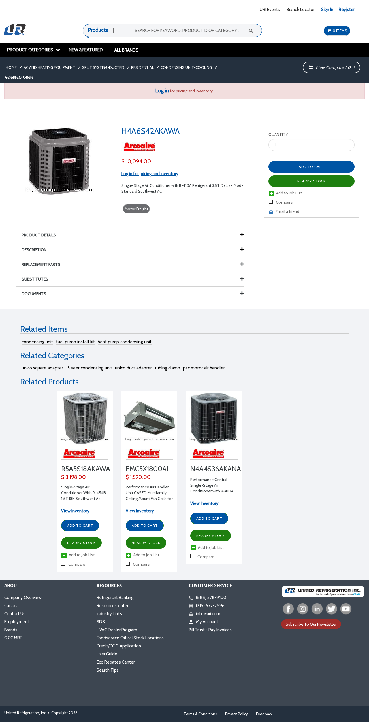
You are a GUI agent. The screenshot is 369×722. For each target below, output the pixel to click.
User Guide (107, 654)
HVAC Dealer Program (117, 629)
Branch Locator (301, 9)
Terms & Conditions (200, 714)
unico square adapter (42, 368)
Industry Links (109, 613)
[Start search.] (250, 30)
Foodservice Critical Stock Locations (130, 637)
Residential (142, 67)
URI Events (270, 9)
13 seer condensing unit (89, 368)
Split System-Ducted (103, 67)
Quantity (278, 134)
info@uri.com (208, 613)
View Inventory (75, 510)
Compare (284, 202)
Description (34, 249)
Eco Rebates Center (116, 662)
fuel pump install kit (75, 341)
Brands (10, 629)
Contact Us (14, 613)
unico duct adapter (133, 368)
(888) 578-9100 (211, 597)
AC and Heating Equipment (49, 67)
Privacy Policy (236, 714)
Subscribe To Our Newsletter (311, 624)
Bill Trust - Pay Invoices (210, 629)
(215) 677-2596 (210, 605)
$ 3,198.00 (73, 477)
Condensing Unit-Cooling (186, 67)
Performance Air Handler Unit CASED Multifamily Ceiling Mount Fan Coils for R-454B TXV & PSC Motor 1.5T (149, 498)
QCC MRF (13, 637)
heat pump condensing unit (125, 341)
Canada (11, 605)
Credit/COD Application (119, 646)
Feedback (264, 714)
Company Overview (23, 597)
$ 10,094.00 (136, 161)
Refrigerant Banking (115, 597)
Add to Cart (80, 525)
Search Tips (108, 670)
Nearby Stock (81, 543)
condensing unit (37, 341)
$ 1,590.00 (138, 477)
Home (11, 67)
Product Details (39, 235)
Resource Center (112, 605)
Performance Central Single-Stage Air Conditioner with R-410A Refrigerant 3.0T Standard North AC (213, 491)
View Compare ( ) (334, 67)
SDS (101, 621)
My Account (207, 621)
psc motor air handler (204, 368)
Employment (16, 621)
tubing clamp (167, 368)
